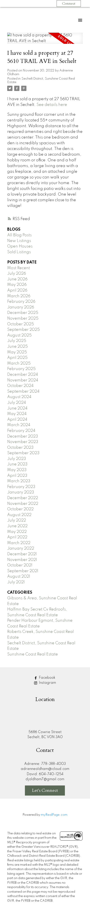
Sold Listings (19, 252)
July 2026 (16, 274)
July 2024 (16, 403)
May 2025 (17, 352)
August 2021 (18, 577)
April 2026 (17, 290)
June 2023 (17, 464)
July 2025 (16, 341)
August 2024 (19, 397)
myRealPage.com (54, 814)
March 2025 (19, 363)
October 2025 (20, 324)
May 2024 (17, 414)
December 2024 (22, 375)
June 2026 (17, 279)
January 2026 (20, 307)
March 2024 (18, 425)
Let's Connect (45, 790)
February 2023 (21, 487)
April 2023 (17, 476)
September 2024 (23, 392)
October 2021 (19, 565)
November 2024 (22, 380)
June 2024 (17, 408)
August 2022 (19, 515)
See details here (51, 105)
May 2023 (17, 470)
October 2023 (20, 448)
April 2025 (17, 358)
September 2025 (23, 330)
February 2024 (21, 431)
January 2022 (20, 548)
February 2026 (21, 302)
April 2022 (17, 537)
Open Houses (20, 246)
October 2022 (20, 509)
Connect (68, 3)
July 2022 (16, 520)
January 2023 (20, 492)
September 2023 (23, 453)
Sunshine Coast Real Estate (32, 654)
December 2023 (22, 436)
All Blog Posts (19, 235)
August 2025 (19, 335)
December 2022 (22, 498)
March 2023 (18, 481)
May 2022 (17, 532)
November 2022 (22, 504)
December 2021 (22, 554)
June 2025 (17, 347)
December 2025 (22, 313)
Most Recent (18, 268)
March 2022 (18, 543)
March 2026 (18, 296)
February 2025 (21, 369)
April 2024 (17, 420)
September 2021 (22, 571)
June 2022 (17, 526)
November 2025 (22, 319)
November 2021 (22, 560)
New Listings (19, 241)
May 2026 (17, 285)
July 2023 (16, 459)
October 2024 (20, 386)
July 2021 (16, 582)
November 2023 (22, 442)
